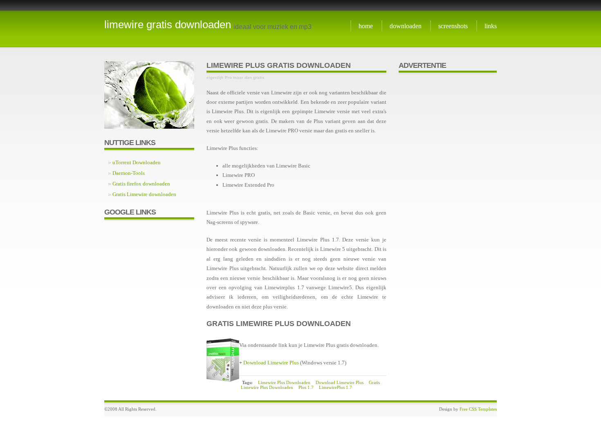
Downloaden (406, 25)
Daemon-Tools (128, 173)
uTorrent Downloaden (136, 162)
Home (366, 25)
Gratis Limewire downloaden (144, 194)
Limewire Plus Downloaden (284, 382)
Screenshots (453, 25)
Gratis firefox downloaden (141, 184)
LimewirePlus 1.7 (335, 387)
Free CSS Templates (478, 409)
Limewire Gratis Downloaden (167, 24)
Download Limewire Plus (271, 363)
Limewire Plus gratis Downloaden (278, 65)
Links (490, 25)
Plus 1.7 (306, 387)
